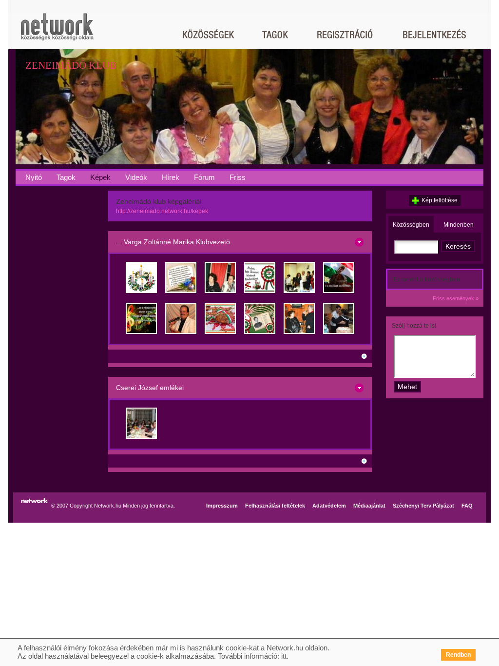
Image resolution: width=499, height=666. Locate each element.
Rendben (458, 654)
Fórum (204, 177)
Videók (136, 177)
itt (284, 656)
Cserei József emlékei (150, 388)
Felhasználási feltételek (275, 506)
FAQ (467, 506)
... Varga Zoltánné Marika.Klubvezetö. (174, 242)
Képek (100, 177)
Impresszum (222, 506)
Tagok (66, 177)
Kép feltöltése (440, 200)
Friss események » (456, 298)
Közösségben (411, 224)
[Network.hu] (57, 31)
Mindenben (458, 224)
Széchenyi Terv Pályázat (423, 506)
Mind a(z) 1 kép (342, 461)
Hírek (170, 177)
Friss (238, 177)
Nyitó (33, 177)
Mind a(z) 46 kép (342, 356)
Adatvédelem (329, 506)
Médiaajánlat (369, 506)
